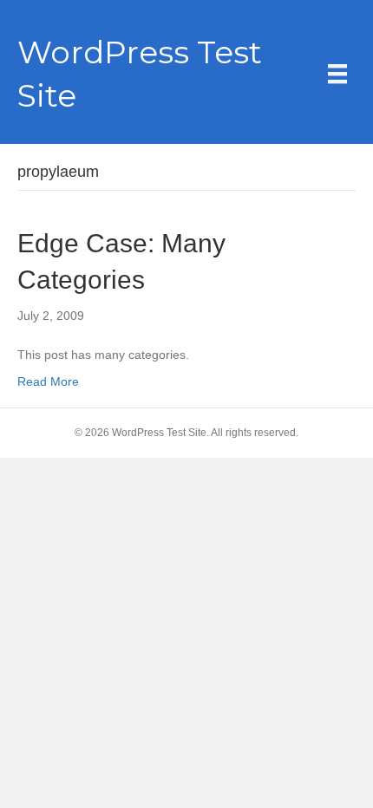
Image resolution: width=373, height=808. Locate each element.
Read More (48, 381)
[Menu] (337, 73)
